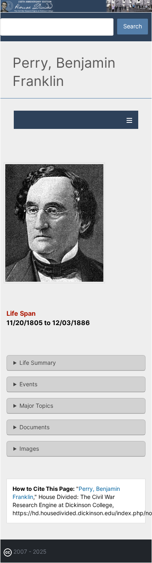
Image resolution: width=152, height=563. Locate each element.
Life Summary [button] (37, 362)
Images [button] (29, 448)
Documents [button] (34, 427)
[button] (54, 281)
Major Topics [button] (36, 405)
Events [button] (28, 384)
